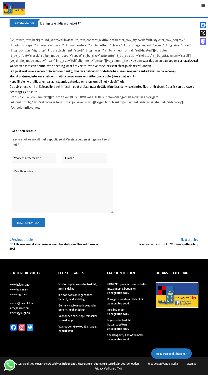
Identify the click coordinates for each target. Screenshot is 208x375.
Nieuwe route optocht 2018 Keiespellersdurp (168, 244)
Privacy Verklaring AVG (108, 368)
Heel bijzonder (116, 310)
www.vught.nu (18, 294)
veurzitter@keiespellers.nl (116, 76)
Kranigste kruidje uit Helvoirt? (60, 23)
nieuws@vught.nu (20, 313)
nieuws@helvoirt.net (22, 303)
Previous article (22, 240)
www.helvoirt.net (20, 284)
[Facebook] (203, 25)
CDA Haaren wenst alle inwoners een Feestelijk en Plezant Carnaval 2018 (55, 247)
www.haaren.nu (19, 289)
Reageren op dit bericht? (171, 354)
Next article (189, 240)
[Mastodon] (203, 41)
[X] (203, 33)
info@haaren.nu (19, 308)
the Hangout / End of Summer (125, 335)
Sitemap (191, 363)
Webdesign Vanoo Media (163, 363)
